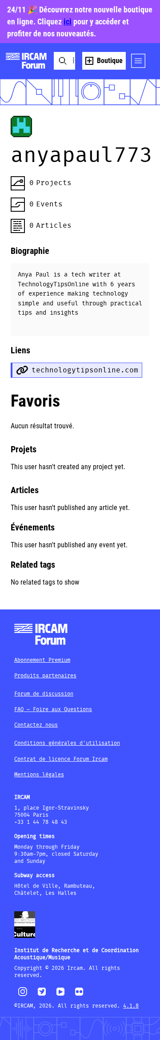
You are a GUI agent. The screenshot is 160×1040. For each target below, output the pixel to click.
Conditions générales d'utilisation (67, 743)
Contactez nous (36, 725)
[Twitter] (41, 995)
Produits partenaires (45, 676)
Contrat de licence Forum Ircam (61, 759)
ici (68, 21)
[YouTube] (60, 995)
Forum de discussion (43, 694)
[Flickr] (79, 995)
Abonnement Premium (42, 660)
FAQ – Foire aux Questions (53, 709)
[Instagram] (23, 995)
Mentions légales (39, 775)
